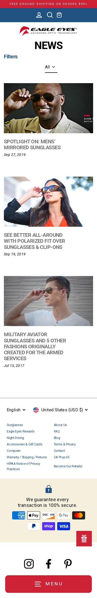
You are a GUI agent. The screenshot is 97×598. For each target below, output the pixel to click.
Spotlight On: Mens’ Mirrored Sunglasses (32, 144)
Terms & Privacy (65, 444)
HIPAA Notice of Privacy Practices (23, 466)
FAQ (57, 431)
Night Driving (15, 438)
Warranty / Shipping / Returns (27, 457)
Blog (57, 438)
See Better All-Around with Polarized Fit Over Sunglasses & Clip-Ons (34, 241)
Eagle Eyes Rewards (20, 431)
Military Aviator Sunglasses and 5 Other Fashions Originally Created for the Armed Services (35, 346)
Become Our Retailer (68, 466)
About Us (60, 425)
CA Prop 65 (61, 457)
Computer (13, 451)
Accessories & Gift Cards (24, 444)
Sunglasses (15, 425)
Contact (59, 451)
